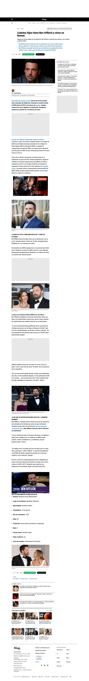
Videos (68, 649)
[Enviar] (12, 23)
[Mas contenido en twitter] (44, 665)
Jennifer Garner (24, 578)
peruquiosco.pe (64, 676)
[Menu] (12, 19)
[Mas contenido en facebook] (41, 665)
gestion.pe (34, 676)
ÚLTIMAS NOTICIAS (63, 62)
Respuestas (60, 649)
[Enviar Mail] (12, 93)
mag (70, 676)
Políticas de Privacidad (40, 650)
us (57, 653)
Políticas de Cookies (40, 653)
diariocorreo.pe (55, 676)
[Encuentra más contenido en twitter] (16, 54)
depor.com (40, 676)
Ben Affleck (16, 578)
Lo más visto (16, 584)
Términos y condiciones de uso (42, 647)
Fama (58, 658)
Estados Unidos (33, 578)
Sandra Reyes (17, 93)
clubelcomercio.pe (25, 676)
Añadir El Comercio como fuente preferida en (59, 28)
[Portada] (17, 650)
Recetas (68, 662)
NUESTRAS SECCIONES (61, 647)
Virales (58, 662)
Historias (59, 666)
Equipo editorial (17, 651)
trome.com (47, 676)
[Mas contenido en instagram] (47, 665)
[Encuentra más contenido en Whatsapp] (19, 54)
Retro (67, 658)
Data (67, 653)
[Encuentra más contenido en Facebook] (13, 54)
